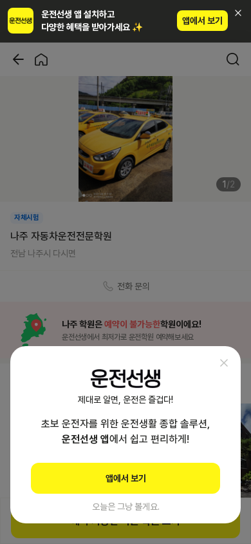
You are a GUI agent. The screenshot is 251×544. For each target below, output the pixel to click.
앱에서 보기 (202, 20)
